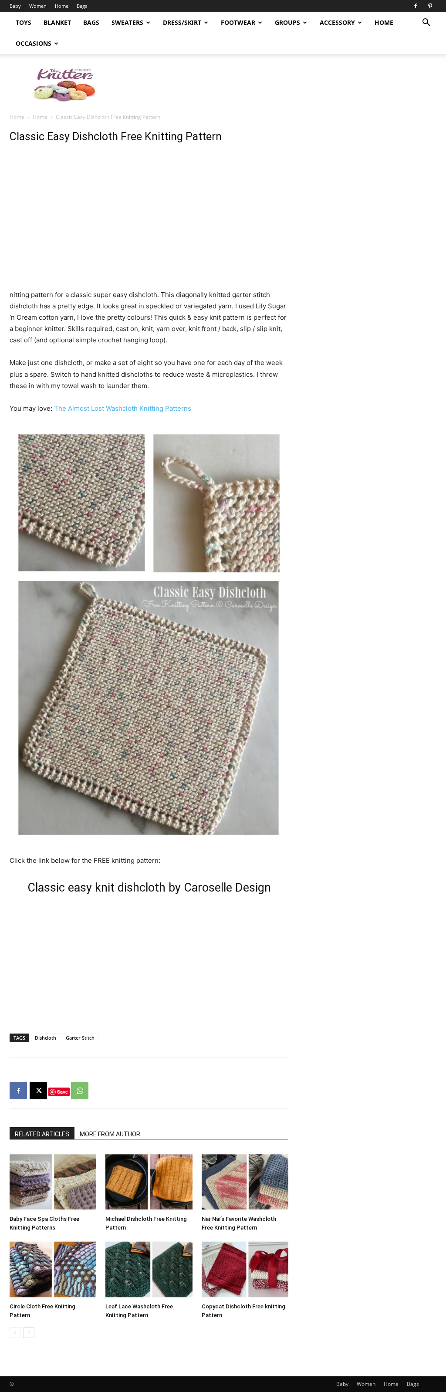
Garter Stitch (80, 1037)
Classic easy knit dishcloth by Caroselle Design (149, 888)
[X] (38, 1090)
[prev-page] (15, 1332)
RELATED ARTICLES (42, 1134)
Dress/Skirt (182, 22)
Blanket (57, 22)
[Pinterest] (429, 6)
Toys (23, 22)
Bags (82, 6)
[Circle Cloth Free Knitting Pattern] (53, 1269)
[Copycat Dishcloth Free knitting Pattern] (245, 1269)
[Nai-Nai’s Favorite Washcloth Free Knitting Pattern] (245, 1182)
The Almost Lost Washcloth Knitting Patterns (122, 408)
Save (62, 1091)
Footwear (238, 22)
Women (38, 6)
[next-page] (29, 1332)
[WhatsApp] (79, 1090)
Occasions (33, 43)
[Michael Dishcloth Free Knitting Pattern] (148, 1182)
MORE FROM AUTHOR (110, 1134)
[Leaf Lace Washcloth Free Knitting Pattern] (148, 1269)
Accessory (337, 22)
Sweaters (127, 22)
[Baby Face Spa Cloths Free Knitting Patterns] (53, 1182)
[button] (426, 23)
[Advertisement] (278, 84)
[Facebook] (415, 6)
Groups (287, 22)
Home (61, 6)
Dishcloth (45, 1037)
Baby (15, 6)
